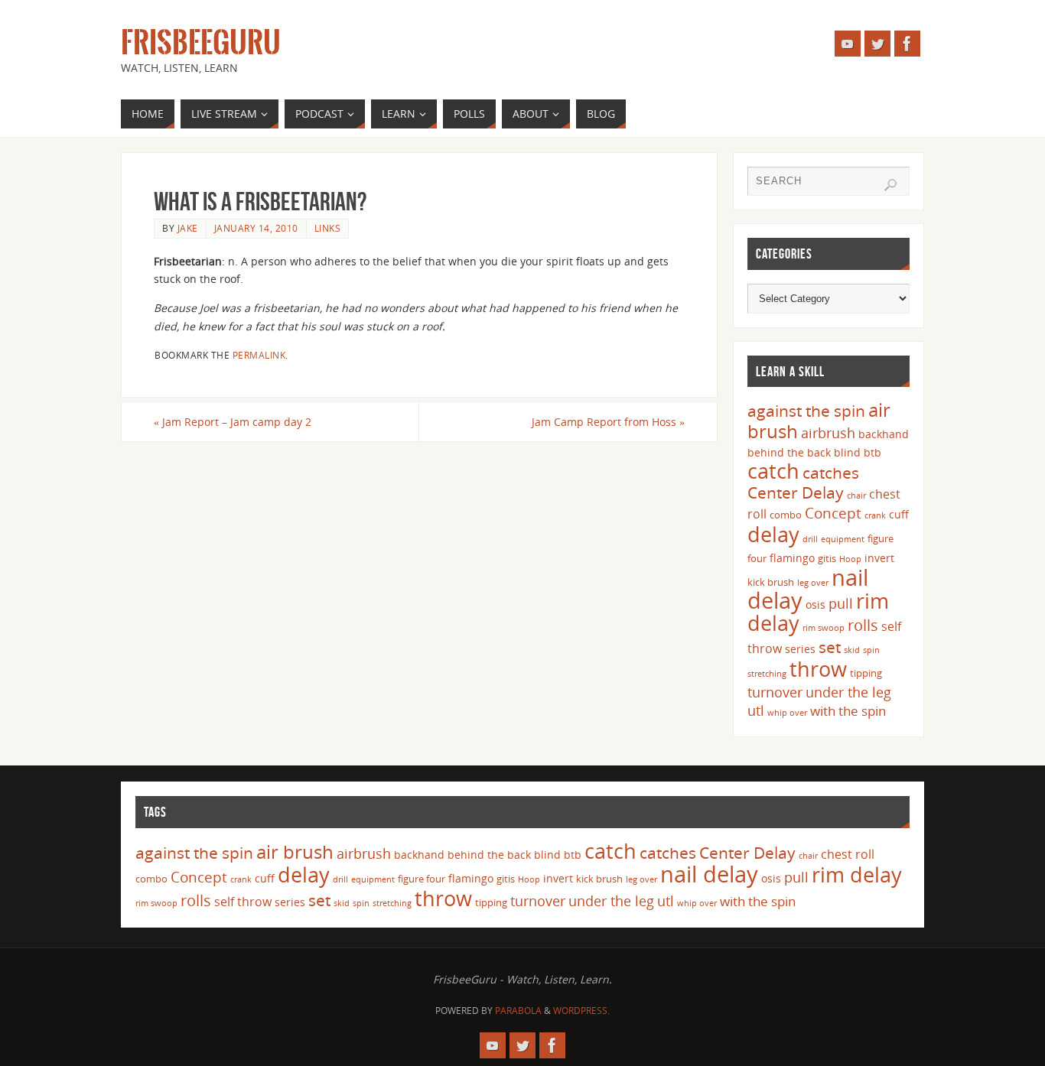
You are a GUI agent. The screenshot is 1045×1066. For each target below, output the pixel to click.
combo (786, 515)
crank (875, 515)
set (830, 646)
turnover (774, 692)
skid (852, 650)
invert (879, 558)
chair (856, 495)
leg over (813, 582)
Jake (187, 228)
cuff (899, 514)
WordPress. (581, 1010)
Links (327, 228)
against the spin (806, 410)
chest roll (847, 854)
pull (841, 603)
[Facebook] (907, 44)
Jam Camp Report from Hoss (608, 421)
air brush (295, 851)
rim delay (857, 874)
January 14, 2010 (256, 228)
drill (810, 539)
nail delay (709, 874)
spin (871, 650)
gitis (827, 558)
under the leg (848, 692)
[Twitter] (877, 44)
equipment (842, 539)
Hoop (850, 559)
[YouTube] (848, 44)
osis (815, 604)
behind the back (789, 452)
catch (773, 471)
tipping (866, 673)
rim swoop (823, 627)
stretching (766, 673)
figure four (421, 879)
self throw (243, 901)
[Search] (890, 185)
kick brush (770, 582)
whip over (787, 712)
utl (755, 710)
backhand (883, 434)
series (800, 649)
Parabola (518, 1010)
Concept (833, 513)
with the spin (848, 711)
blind (847, 452)
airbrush (828, 433)
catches (830, 472)
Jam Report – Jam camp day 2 (232, 421)
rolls (863, 625)
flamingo (792, 558)
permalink (259, 355)
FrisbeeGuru (201, 43)
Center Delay (795, 492)
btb (872, 452)
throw (818, 669)
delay (773, 534)
